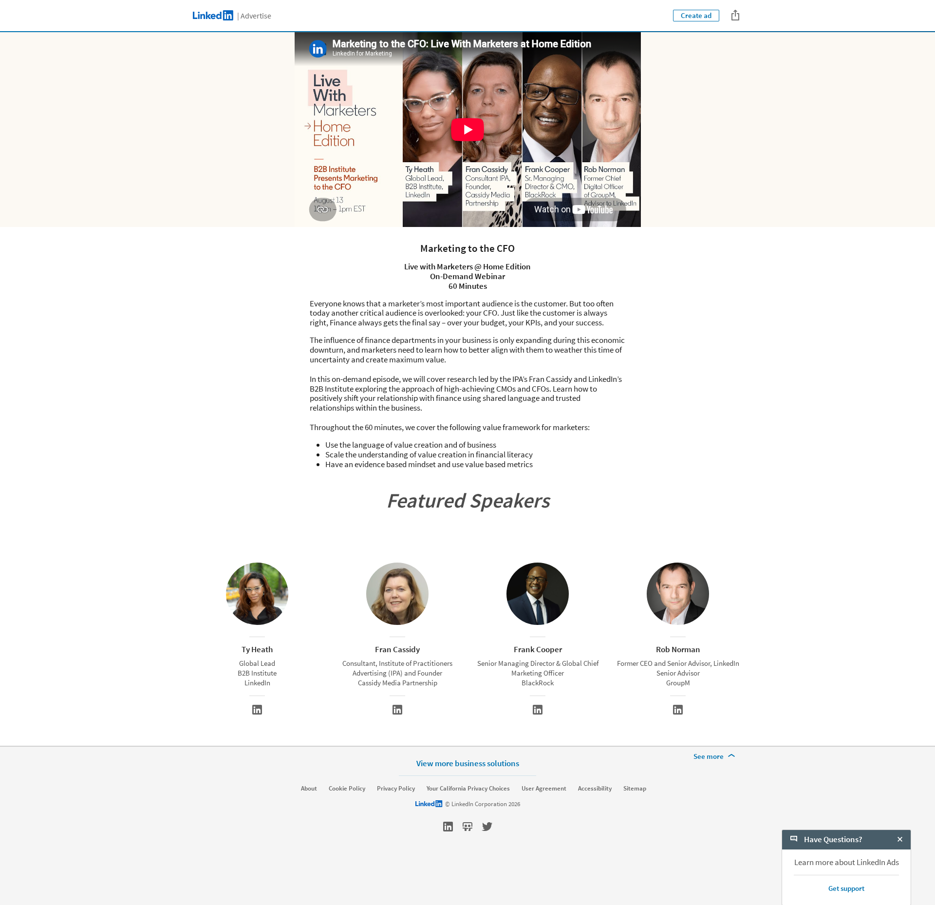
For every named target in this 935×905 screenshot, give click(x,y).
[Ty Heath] (257, 709)
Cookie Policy (347, 788)
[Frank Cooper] (537, 709)
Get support (846, 888)
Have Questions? (832, 839)
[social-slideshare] (467, 826)
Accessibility (595, 788)
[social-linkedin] (448, 826)
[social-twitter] (487, 826)
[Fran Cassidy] (397, 709)
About (309, 788)
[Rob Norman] (678, 709)
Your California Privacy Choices (468, 788)
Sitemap (634, 788)
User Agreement (544, 788)
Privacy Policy (396, 788)
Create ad (696, 15)
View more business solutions (467, 763)
